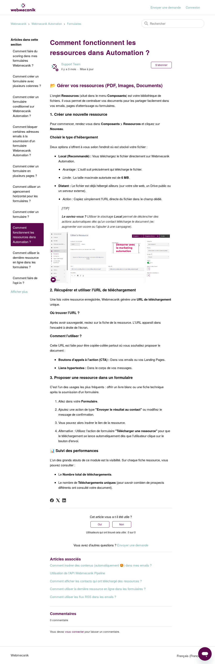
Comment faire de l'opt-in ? (25, 280)
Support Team (71, 64)
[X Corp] (58, 500)
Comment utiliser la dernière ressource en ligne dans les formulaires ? (26, 259)
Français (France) (189, 655)
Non (121, 524)
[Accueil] (23, 7)
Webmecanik (18, 24)
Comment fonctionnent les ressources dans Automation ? (24, 234)
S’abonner (161, 65)
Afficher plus (19, 291)
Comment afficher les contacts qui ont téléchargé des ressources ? (96, 581)
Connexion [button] (193, 7)
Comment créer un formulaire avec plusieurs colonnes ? (27, 81)
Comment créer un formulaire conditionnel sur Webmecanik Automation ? (26, 106)
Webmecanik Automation (46, 24)
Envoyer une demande (166, 7)
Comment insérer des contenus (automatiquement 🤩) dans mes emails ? (101, 565)
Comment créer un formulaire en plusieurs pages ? (26, 171)
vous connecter (74, 632)
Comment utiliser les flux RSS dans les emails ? (83, 596)
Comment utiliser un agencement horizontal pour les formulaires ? (26, 193)
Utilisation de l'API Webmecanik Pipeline (77, 573)
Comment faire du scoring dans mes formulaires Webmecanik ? (25, 58)
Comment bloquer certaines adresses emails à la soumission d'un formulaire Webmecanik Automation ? (26, 140)
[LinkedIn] (64, 500)
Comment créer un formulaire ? (26, 214)
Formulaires (74, 24)
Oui (100, 524)
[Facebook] (52, 500)
